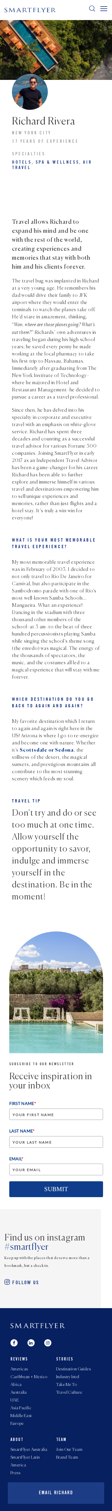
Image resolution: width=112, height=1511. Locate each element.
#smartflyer (26, 1247)
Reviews (19, 1360)
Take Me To (66, 1385)
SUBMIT (56, 1189)
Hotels (22, 162)
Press (15, 1473)
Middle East (21, 1416)
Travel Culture (69, 1392)
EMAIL (16, 1158)
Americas (19, 1369)
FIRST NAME (22, 1103)
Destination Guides (73, 1369)
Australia (18, 1392)
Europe (17, 1424)
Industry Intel (67, 1377)
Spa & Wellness (57, 162)
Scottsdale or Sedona (47, 750)
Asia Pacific (20, 1408)
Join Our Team (69, 1450)
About (17, 1440)
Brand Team (67, 1457)
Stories (65, 1360)
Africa (16, 1385)
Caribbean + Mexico (28, 1377)
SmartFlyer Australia (28, 1450)
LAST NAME (22, 1130)
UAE (14, 1400)
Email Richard (56, 1493)
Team (61, 1440)
